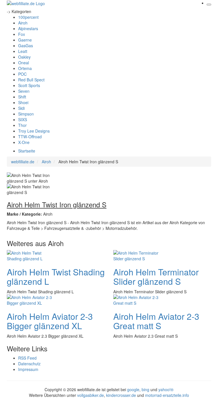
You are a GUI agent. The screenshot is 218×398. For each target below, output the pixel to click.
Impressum (28, 369)
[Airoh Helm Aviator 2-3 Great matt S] (136, 299)
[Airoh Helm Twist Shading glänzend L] (29, 255)
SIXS (22, 119)
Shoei (23, 102)
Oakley (24, 57)
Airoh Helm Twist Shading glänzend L (56, 276)
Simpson (26, 114)
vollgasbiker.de (90, 395)
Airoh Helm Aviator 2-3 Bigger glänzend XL (50, 321)
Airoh (23, 23)
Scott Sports (29, 85)
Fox (21, 34)
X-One (24, 142)
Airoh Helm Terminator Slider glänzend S (156, 276)
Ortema (25, 68)
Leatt (22, 51)
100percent (28, 17)
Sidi (21, 108)
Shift (22, 97)
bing (145, 389)
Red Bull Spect (31, 80)
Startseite (26, 151)
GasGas (25, 45)
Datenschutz (29, 363)
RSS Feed (27, 358)
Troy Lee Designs (34, 131)
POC (22, 74)
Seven (24, 91)
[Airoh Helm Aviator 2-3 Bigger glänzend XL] (29, 299)
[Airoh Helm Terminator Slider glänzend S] (136, 255)
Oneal (23, 62)
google (133, 389)
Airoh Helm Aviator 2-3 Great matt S (156, 321)
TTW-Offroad (30, 136)
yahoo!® (165, 389)
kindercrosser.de (121, 395)
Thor (22, 125)
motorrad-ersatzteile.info (167, 395)
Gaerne (25, 40)
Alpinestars (28, 28)
